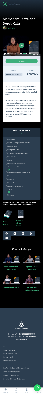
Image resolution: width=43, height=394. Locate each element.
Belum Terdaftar (13, 74)
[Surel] (7, 238)
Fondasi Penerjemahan (11, 375)
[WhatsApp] (31, 233)
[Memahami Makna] (11, 279)
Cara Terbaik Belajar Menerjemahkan (16, 368)
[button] (37, 387)
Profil (4, 346)
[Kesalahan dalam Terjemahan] (11, 258)
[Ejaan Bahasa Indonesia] (31, 258)
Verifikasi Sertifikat (9, 360)
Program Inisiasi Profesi (19, 223)
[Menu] (38, 4)
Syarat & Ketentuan (10, 353)
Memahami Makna (11, 287)
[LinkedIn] (23, 233)
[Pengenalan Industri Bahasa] (31, 279)
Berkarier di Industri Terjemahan (14, 379)
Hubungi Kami (8, 357)
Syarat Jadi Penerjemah (11, 372)
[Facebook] (7, 233)
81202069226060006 (27, 334)
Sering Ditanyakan (9, 350)
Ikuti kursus (21, 61)
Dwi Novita (11, 28)
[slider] (10, 53)
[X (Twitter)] (15, 233)
